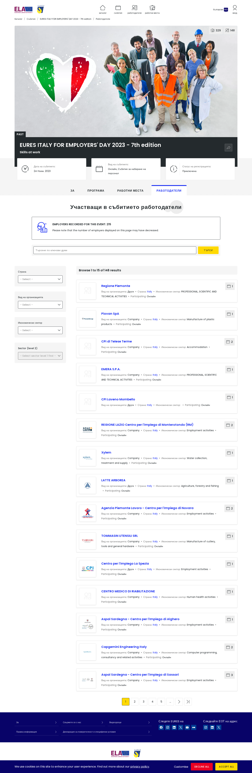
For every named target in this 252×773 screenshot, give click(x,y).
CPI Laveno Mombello (118, 399)
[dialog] (126, 766)
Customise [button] (181, 767)
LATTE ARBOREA (113, 480)
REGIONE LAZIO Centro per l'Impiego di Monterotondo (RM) (147, 424)
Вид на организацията (30, 297)
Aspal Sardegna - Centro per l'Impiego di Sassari (140, 674)
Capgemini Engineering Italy (124, 647)
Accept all (226, 766)
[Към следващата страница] (179, 701)
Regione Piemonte (115, 286)
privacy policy (139, 767)
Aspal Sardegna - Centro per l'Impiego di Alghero (140, 619)
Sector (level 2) (27, 348)
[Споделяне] (228, 147)
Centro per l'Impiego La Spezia (125, 563)
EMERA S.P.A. (110, 369)
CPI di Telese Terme (116, 341)
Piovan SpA (110, 313)
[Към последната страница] (188, 701)
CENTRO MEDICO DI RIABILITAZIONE (128, 591)
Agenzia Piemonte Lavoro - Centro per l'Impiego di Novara (147, 508)
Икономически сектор (30, 322)
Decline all (201, 766)
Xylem (106, 452)
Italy (149, 291)
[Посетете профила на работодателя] (87, 291)
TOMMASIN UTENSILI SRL (119, 536)
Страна (22, 271)
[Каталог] (29, 9)
